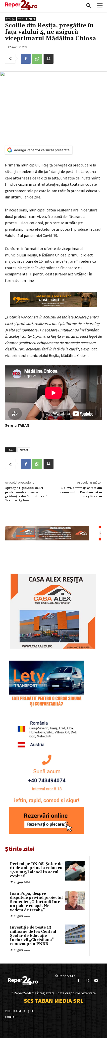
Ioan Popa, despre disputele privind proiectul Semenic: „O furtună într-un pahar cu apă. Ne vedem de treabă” (36, 902)
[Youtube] (96, 981)
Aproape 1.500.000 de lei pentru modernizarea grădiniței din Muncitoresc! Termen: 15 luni (26, 494)
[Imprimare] (49, 59)
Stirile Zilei (26, 19)
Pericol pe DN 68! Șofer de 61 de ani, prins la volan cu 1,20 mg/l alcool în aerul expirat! (36, 870)
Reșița (10, 19)
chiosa (23, 450)
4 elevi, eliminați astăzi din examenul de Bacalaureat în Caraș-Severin (81, 492)
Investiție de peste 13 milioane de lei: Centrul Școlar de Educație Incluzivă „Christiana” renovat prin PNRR (33, 935)
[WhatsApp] (37, 59)
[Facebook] (26, 59)
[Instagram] (87, 981)
